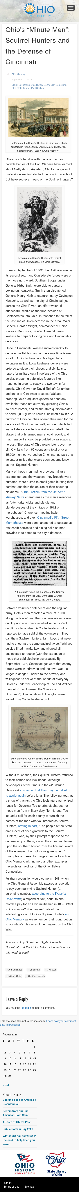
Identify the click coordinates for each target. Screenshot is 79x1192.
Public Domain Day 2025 (18, 1129)
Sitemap (29, 1186)
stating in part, (28, 825)
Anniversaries (15, 969)
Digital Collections (21, 84)
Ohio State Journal (21, 87)
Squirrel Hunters (36, 975)
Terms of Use (11, 1186)
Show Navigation (71, 8)
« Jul (6, 1085)
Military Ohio (14, 975)
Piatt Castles (37, 87)
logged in (26, 1007)
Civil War (51, 969)
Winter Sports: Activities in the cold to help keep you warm (19, 1140)
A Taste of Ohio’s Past (17, 1122)
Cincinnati (35, 969)
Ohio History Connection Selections (48, 84)
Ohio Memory (18, 74)
